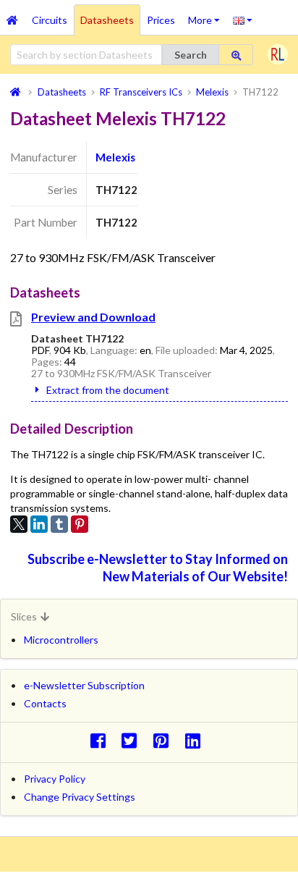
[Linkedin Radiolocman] (196, 740)
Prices (161, 20)
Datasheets (107, 20)
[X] (18, 524)
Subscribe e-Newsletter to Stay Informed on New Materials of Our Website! (157, 567)
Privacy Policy (54, 778)
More (207, 15)
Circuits (49, 20)
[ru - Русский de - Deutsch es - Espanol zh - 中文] (242, 19)
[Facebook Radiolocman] (102, 740)
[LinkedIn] (39, 524)
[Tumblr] (59, 524)
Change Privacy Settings (79, 797)
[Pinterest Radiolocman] (165, 740)
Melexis (115, 157)
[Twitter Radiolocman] (133, 740)
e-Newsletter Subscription (84, 685)
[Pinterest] (79, 524)
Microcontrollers (61, 639)
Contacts (45, 703)
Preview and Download (93, 317)
